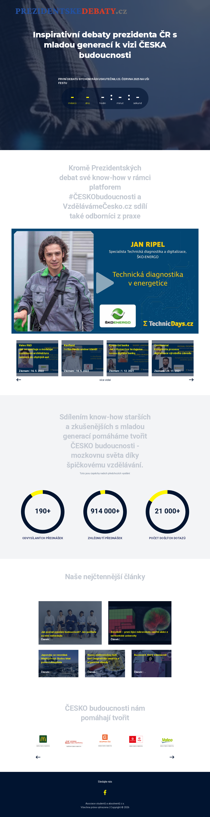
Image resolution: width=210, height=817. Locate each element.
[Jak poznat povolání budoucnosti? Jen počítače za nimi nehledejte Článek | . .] (70, 622)
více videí (105, 380)
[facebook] (105, 792)
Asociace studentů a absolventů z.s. (105, 803)
